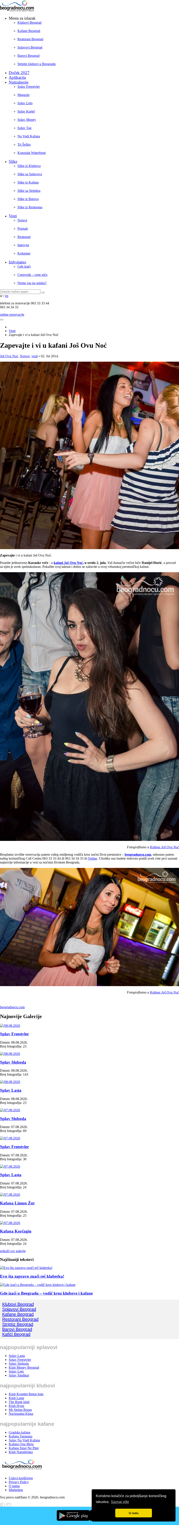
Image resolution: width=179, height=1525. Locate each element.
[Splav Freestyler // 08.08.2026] (10, 1025)
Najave (22, 220)
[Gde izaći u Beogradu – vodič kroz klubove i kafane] (38, 1285)
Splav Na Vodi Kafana (24, 1440)
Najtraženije (18, 82)
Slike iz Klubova (29, 166)
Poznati (22, 228)
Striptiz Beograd (17, 1324)
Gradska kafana (19, 1432)
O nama (14, 1486)
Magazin (23, 95)
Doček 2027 (19, 72)
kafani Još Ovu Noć (68, 563)
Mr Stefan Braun (20, 1410)
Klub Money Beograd (24, 1367)
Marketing (16, 1490)
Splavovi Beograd (29, 47)
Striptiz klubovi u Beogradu (36, 64)
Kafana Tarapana (20, 1436)
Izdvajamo (17, 262)
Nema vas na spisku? (31, 283)
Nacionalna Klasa (21, 1413)
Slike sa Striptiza (28, 190)
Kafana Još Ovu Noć (164, 847)
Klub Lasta (16, 1398)
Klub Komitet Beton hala (26, 1394)
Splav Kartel (26, 111)
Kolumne (23, 253)
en (6, 296)
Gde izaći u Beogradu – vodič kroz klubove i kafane (46, 1293)
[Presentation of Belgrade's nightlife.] (17, 10)
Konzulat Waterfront (31, 153)
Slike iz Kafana (28, 182)
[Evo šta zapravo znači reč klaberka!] (26, 1268)
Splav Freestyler (28, 86)
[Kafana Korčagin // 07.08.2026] (10, 1223)
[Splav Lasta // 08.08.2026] (10, 1082)
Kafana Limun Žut (17, 1203)
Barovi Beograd (28, 55)
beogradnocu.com (138, 854)
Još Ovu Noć (9, 356)
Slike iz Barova (28, 199)
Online (92, 858)
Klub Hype (16, 1406)
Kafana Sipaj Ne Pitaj (24, 1448)
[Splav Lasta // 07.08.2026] (10, 1166)
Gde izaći (24, 266)
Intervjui (23, 245)
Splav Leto (25, 103)
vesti (34, 356)
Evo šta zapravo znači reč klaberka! (32, 1276)
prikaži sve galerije (13, 1251)
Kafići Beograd (16, 1334)
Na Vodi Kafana (28, 136)
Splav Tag (24, 128)
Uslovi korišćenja (21, 1478)
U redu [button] (134, 1513)
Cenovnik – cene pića (32, 275)
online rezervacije (12, 314)
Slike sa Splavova (29, 174)
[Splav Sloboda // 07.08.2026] (10, 1110)
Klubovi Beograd (29, 22)
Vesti (13, 216)
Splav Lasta (10, 1090)
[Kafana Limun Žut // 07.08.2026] (10, 1194)
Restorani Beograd (30, 39)
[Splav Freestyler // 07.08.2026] (10, 1138)
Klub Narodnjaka (21, 1452)
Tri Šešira (24, 144)
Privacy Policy (19, 1482)
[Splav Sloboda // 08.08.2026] (10, 1054)
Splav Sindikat (19, 1375)
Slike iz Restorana (29, 207)
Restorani (24, 237)
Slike (13, 161)
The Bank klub (19, 1402)
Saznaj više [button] (120, 1502)
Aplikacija (17, 77)
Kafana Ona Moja (21, 1444)
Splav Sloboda (13, 1062)
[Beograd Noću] (22, 1471)
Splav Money (26, 119)
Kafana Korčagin (15, 1231)
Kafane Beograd (28, 31)
